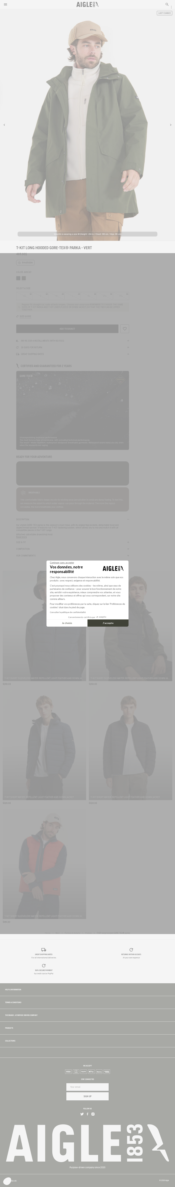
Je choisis (67, 623)
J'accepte (108, 623)
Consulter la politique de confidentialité (68, 612)
